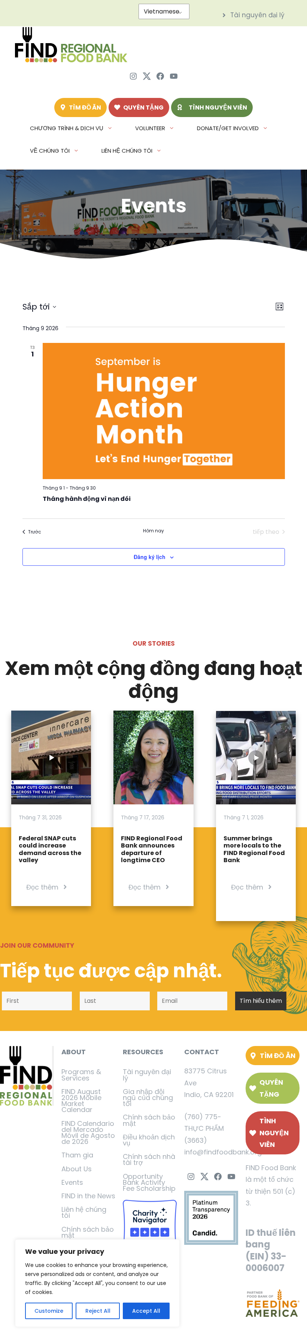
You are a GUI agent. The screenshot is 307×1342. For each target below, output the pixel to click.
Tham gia (77, 1155)
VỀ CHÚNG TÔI (50, 151)
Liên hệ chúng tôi (83, 1212)
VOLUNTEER (150, 128)
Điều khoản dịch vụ (149, 1140)
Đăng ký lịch (149, 557)
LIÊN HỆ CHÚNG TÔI (126, 151)
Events (72, 1182)
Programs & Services (81, 1074)
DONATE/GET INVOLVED (228, 128)
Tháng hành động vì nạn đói (87, 498)
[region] (97, 1283)
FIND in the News (88, 1196)
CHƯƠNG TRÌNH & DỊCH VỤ (66, 128)
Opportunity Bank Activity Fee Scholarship (149, 1182)
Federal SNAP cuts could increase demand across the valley (50, 849)
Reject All (97, 1311)
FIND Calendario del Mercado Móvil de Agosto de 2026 (88, 1133)
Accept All (146, 1311)
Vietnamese (161, 11)
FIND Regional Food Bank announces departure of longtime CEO (151, 849)
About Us (76, 1169)
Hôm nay (153, 531)
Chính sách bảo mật (87, 1232)
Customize (48, 1311)
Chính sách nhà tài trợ (149, 1159)
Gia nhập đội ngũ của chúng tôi (148, 1097)
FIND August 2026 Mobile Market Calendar (81, 1101)
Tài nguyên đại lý (147, 1074)
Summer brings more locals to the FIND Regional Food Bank (254, 849)
